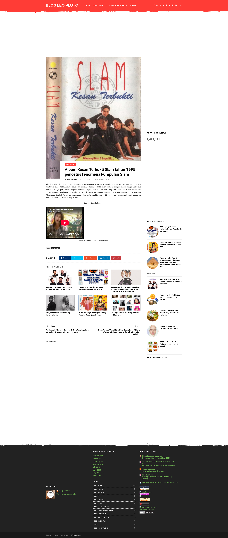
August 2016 (98, 464)
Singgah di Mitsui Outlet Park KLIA (156, 458)
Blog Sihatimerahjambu (152, 456)
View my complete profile (66, 494)
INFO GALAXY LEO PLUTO (102, 517)
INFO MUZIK (70, 164)
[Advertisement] (114, 35)
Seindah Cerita (148, 475)
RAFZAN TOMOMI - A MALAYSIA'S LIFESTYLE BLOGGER (160, 483)
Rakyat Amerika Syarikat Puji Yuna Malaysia (58, 314)
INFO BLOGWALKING (101, 528)
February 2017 (98, 461)
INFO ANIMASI (99, 500)
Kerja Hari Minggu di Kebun (153, 471)
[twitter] (157, 5)
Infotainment (99, 5)
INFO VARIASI (98, 489)
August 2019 (98, 456)
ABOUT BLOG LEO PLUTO (157, 357)
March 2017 (97, 458)
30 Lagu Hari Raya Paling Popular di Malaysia (125, 314)
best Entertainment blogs (147, 509)
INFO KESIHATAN (100, 521)
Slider (96, 524)
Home (88, 5)
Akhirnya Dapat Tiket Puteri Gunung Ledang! (157, 478)
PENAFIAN (151, 274)
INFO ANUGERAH (100, 514)
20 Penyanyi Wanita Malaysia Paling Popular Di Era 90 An (90, 288)
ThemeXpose (76, 535)
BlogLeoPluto (64, 491)
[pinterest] (169, 5)
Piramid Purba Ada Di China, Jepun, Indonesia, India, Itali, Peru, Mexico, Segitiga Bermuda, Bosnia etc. (170, 262)
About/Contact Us (117, 5)
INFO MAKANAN (99, 492)
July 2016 (96, 467)
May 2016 (96, 473)
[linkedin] (163, 5)
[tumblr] (166, 5)
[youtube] (172, 5)
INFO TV (96, 496)
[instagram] (160, 5)
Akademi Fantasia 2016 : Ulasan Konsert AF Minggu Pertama (59, 288)
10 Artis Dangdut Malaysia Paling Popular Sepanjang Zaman (92, 314)
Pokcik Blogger (148, 469)
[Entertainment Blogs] (148, 507)
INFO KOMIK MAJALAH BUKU (103, 510)
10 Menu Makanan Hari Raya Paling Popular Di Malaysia (169, 313)
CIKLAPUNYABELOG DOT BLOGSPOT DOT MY (159, 462)
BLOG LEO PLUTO (62, 5)
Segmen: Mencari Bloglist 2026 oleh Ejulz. (158, 465)
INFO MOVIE (98, 503)
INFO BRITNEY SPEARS (101, 507)
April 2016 (97, 476)
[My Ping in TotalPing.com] (144, 494)
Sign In (133, 5)
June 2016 (97, 470)
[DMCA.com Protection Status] (147, 513)
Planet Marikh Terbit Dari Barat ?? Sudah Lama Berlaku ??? (170, 297)
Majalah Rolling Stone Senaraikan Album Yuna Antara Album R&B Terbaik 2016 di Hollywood (125, 289)
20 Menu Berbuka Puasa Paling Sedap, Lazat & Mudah (170, 344)
